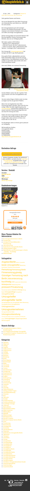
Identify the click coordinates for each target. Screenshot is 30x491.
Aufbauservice (7, 349)
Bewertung (22, 265)
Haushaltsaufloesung (9, 392)
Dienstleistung (7, 370)
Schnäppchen (7, 426)
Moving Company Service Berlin (12, 420)
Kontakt (5, 399)
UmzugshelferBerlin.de (7, 302)
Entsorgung (6, 379)
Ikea (4, 395)
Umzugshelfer (9, 296)
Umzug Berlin (7, 441)
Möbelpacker (7, 284)
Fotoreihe (6, 384)
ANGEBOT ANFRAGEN (11, 154)
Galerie (5, 386)
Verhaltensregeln (8, 460)
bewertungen (4, 267)
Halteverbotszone (8, 389)
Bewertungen (7, 361)
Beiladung (6, 357)
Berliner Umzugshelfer (20, 262)
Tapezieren (6, 434)
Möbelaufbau (7, 412)
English (5, 376)
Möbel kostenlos (7, 410)
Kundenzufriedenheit (9, 402)
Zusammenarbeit (8, 466)
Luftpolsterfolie (17, 282)
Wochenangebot (6, 320)
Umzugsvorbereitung (11, 314)
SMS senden (5, 177)
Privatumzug (6, 240)
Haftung (11, 480)
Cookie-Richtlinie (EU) (18, 482)
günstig (18, 272)
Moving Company (8, 418)
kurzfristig (6, 281)
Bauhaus (5, 355)
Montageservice (7, 416)
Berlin (13, 262)
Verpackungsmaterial (17, 51)
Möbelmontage (7, 253)
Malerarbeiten (24, 282)
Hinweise (6, 394)
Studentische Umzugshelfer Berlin (13, 247)
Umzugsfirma (19, 292)
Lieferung (6, 405)
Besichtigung (7, 360)
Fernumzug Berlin (19, 270)
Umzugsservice (8, 306)
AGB (8, 480)
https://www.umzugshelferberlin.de (11, 136)
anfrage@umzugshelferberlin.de (14, 162)
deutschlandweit (16, 267)
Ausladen (6, 353)
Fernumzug (7, 269)
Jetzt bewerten (15, 222)
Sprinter (9, 290)
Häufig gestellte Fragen (9, 248)
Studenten (6, 431)
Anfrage (5, 345)
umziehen (14, 290)
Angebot (6, 262)
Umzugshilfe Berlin (6, 304)
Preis (19, 284)
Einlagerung (6, 371)
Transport (6, 436)
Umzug (19, 290)
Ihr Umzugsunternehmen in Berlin (12, 238)
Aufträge (5, 352)
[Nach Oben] (25, 487)
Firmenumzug (8, 272)
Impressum (16, 480)
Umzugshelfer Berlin (9, 452)
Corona (5, 368)
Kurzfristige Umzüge (9, 403)
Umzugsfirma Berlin (8, 294)
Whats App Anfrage (7, 180)
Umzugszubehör (8, 458)
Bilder (5, 363)
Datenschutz (22, 480)
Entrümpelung (7, 378)
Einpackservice (7, 373)
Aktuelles (5, 342)
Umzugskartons (15, 304)
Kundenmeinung (8, 400)
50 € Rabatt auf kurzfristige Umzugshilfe (14, 331)
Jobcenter (6, 397)
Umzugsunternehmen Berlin (8, 312)
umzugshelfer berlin (12, 300)
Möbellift (5, 413)
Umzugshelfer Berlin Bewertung (20, 302)
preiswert (6, 287)
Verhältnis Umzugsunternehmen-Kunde (14, 462)
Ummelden (6, 437)
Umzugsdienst (7, 445)
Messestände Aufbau (9, 408)
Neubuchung (15, 284)
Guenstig (5, 387)
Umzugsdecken (7, 444)
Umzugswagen (10, 318)
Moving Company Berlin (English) (15, 483)
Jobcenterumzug (8, 245)
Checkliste (10, 267)
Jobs (5, 480)
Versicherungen (7, 465)
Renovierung (4, 289)
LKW (12, 282)
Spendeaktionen (8, 429)
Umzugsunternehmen (13, 309)
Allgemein (6, 344)
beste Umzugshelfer (11, 265)
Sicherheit (6, 428)
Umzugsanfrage (6, 108)
